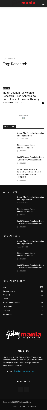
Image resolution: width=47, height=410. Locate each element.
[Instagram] (26, 389)
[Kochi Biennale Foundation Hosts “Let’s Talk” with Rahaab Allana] (9, 160)
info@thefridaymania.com (23, 371)
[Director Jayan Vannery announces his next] (9, 148)
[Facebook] (20, 389)
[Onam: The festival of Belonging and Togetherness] (9, 136)
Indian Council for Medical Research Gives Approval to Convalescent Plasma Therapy (21, 96)
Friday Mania (8, 103)
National (6, 88)
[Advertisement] (23, 32)
